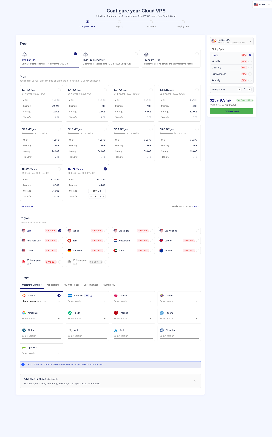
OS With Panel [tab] (71, 285)
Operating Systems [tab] (32, 285)
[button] (262, 4)
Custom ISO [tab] (109, 285)
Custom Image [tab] (91, 285)
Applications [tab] (53, 285)
